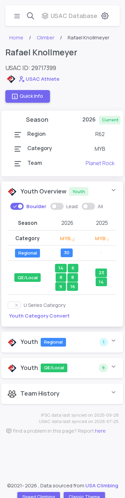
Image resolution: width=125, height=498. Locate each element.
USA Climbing (101, 485)
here (100, 430)
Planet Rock (100, 163)
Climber (45, 37)
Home (16, 37)
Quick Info (31, 96)
